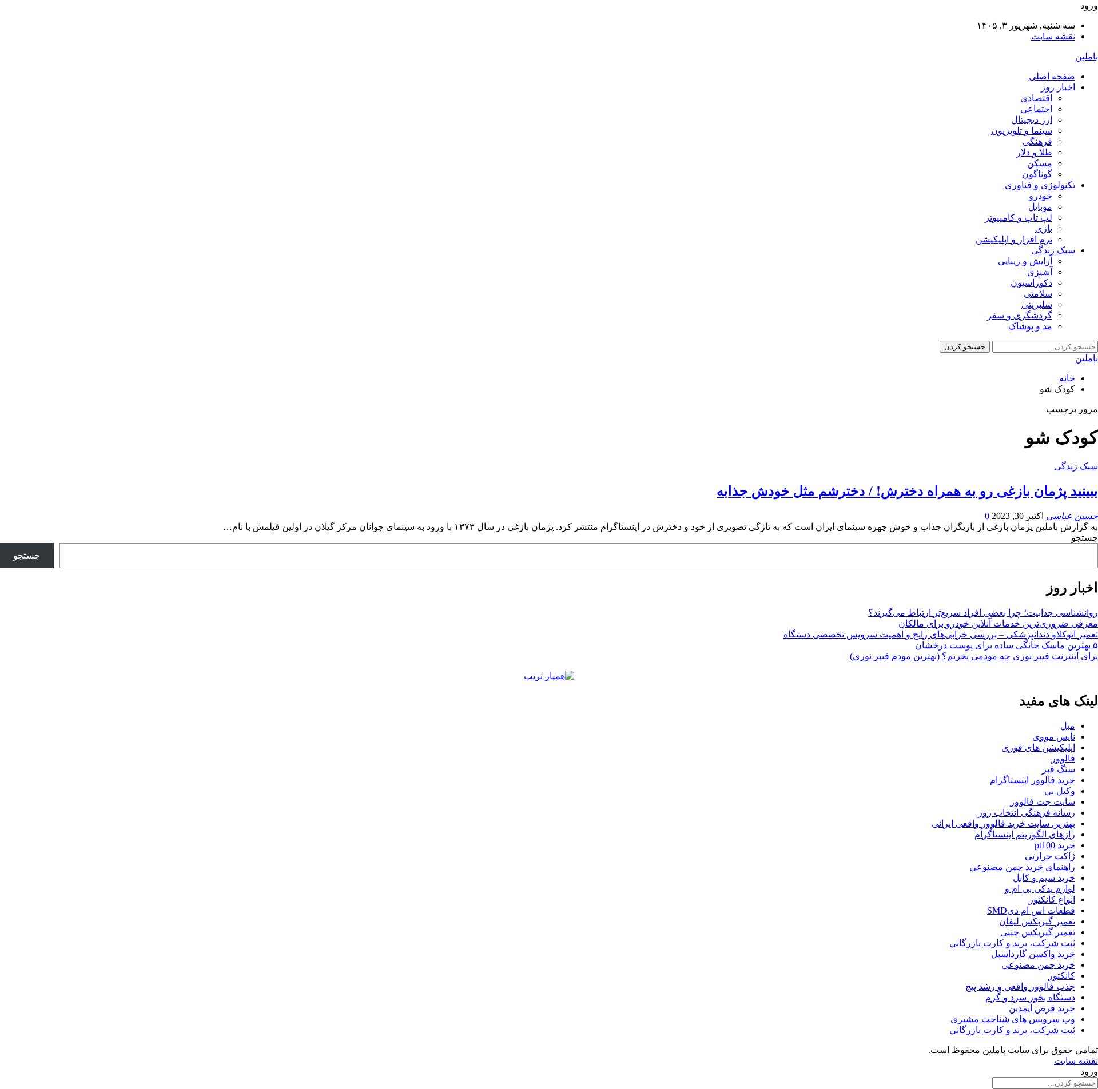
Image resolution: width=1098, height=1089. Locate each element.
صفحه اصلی (1052, 76)
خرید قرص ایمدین (1042, 1008)
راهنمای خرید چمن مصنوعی (1022, 867)
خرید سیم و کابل (1044, 878)
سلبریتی (1036, 304)
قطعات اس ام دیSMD (1031, 910)
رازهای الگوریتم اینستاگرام (1024, 834)
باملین (1086, 56)
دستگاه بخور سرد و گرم (1030, 997)
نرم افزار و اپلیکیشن (1014, 239)
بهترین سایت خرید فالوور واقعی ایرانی (1003, 823)
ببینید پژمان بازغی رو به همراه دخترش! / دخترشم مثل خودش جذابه (907, 491)
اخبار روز (1058, 87)
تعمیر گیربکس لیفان (1037, 921)
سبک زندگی (1053, 250)
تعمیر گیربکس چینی (1037, 932)
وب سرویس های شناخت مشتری (1012, 1019)
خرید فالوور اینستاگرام (1032, 780)
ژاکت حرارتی (1050, 856)
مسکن (1039, 163)
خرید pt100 (1055, 845)
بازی (1043, 228)
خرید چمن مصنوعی (1038, 965)
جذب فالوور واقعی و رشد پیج (1020, 986)
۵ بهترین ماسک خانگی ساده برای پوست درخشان (1006, 645)
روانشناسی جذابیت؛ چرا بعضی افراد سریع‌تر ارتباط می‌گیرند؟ (983, 612)
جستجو (1084, 537)
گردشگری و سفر (1019, 315)
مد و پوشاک (1030, 326)
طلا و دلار (1034, 152)
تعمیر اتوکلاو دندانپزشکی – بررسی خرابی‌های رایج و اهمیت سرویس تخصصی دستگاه (940, 634)
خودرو (1040, 196)
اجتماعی (1036, 109)
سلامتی (1038, 293)
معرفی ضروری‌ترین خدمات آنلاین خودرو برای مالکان (998, 623)
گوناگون (1037, 174)
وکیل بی (1059, 791)
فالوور (1063, 758)
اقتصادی (1036, 98)
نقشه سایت (1053, 36)
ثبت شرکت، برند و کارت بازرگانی (1012, 943)
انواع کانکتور (1052, 899)
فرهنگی (1037, 141)
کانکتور (1061, 975)
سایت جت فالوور (1042, 802)
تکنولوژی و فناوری (1040, 185)
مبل (1067, 726)
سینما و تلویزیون (1021, 130)
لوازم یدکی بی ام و (1040, 888)
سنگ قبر (1058, 769)
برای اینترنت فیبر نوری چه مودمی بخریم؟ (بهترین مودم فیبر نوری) (974, 656)
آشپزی (1039, 272)
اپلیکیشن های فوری (1038, 747)
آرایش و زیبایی (1025, 261)
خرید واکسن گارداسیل (1033, 954)
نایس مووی (1053, 736)
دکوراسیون (1031, 283)
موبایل (1040, 207)
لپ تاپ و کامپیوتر (1018, 217)
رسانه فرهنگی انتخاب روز (1026, 812)
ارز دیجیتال (1031, 120)
